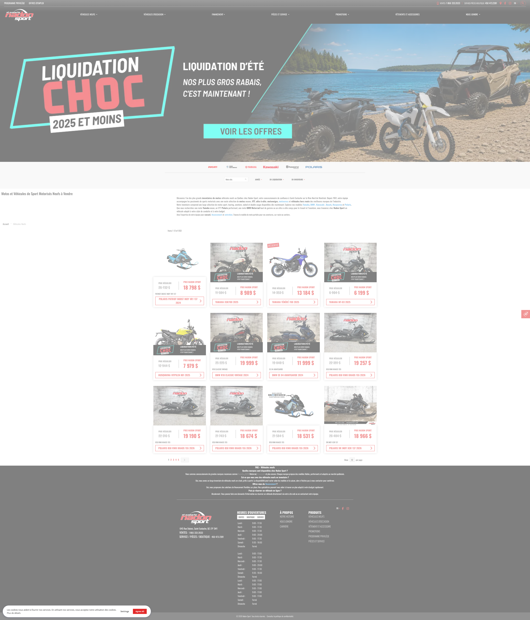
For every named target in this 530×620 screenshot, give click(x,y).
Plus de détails (14, 613)
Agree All (140, 611)
